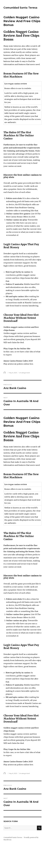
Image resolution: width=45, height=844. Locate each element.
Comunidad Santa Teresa (20, 7)
